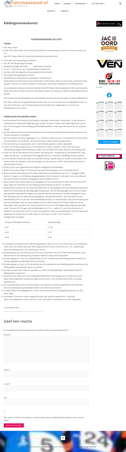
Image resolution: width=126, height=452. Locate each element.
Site (5, 398)
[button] (100, 106)
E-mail (7, 384)
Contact (65, 11)
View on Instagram (110, 142)
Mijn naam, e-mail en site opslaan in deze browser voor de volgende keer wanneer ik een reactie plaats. (44, 419)
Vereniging (80, 4)
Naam (7, 370)
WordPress (69, 447)
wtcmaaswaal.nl (31, 2)
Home (57, 4)
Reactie (7, 334)
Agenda (67, 4)
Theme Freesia (58, 447)
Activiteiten (97, 4)
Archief (50, 11)
